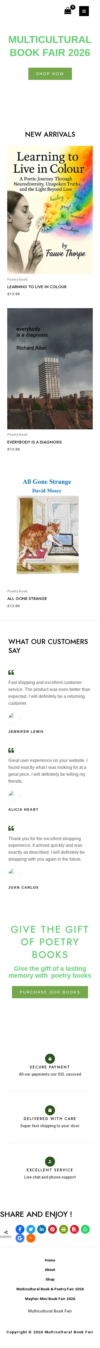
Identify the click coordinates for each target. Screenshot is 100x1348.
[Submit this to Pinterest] (52, 1229)
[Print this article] (63, 1229)
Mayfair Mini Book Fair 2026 (50, 1298)
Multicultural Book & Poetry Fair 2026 (50, 1289)
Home (50, 1260)
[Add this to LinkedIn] (41, 1229)
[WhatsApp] (85, 1229)
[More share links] (30, 1238)
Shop (50, 1279)
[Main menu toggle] (84, 11)
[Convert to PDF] (74, 1229)
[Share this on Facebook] (20, 1229)
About (50, 1269)
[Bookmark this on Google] (20, 1238)
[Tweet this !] (30, 1229)
